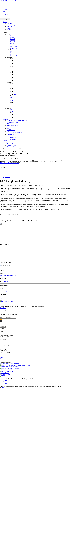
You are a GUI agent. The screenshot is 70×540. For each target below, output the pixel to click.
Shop (4, 16)
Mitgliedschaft (11, 134)
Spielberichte (10, 26)
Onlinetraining (11, 25)
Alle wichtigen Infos (5, 163)
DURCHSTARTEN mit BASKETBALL (18, 120)
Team (8, 131)
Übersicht (9, 23)
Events (5, 31)
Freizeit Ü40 (13, 48)
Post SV (5, 14)
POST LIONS (11, 123)
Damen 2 (12, 54)
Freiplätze (13, 139)
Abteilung (9, 128)
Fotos (8, 28)
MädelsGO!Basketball (13, 125)
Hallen (5, 9)
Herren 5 (12, 42)
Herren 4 (12, 40)
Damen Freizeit (14, 56)
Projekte (5, 119)
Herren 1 (12, 36)
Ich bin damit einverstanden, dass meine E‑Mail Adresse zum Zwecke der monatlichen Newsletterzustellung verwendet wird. (33, 321)
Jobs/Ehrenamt (11, 130)
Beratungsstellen (11, 145)
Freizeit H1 (13, 43)
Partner (5, 142)
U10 (11, 100)
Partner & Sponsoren (12, 143)
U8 (11, 97)
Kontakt (5, 12)
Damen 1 (12, 51)
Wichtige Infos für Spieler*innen (15, 133)
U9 (11, 99)
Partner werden (11, 147)
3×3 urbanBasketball (12, 122)
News (5, 22)
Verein (5, 127)
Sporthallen (13, 137)
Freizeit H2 (13, 45)
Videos (9, 29)
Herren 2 (12, 37)
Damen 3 (12, 52)
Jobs (4, 11)
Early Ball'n (13, 46)
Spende (5, 140)
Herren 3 (12, 39)
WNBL (16, 94)
